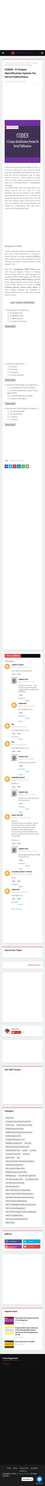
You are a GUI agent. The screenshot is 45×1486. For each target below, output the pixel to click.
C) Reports (14, 372)
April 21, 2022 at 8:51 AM (20, 892)
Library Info (10, 81)
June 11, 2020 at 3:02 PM (20, 667)
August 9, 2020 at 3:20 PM (20, 780)
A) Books (13, 366)
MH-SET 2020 (10, 1158)
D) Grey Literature (17, 375)
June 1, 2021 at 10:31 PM (27, 706)
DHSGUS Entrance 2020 (24, 1125)
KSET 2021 (28, 1143)
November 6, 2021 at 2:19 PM (29, 851)
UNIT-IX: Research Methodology (16, 1201)
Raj (13, 724)
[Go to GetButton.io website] (39, 1483)
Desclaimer (34, 1468)
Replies (15, 677)
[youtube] (31, 1247)
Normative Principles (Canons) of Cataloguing (27, 1319)
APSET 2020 (9, 1118)
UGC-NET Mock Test (12, 1187)
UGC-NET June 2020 (32, 1179)
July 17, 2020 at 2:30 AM (27, 759)
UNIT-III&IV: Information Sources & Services (20, 1197)
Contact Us (22, 1471)
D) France (14, 419)
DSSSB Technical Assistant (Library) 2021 (19, 1132)
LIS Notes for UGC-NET (17, 63)
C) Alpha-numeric (16, 318)
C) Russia (13, 417)
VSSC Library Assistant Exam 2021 (16, 1219)
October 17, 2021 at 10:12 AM (22, 817)
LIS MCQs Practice (23, 1473)
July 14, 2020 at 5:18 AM (20, 727)
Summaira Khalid (18, 777)
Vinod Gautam (17, 815)
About (15, 1468)
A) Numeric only (16, 313)
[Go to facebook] (39, 1479)
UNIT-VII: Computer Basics (14, 1215)
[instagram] (13, 1247)
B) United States (16, 414)
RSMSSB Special (11, 1176)
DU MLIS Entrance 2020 (13, 1136)
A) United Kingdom (17, 411)
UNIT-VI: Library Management (15, 1208)
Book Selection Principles (25, 1341)
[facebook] (13, 1241)
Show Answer (10, 326)
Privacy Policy (24, 1468)
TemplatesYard (21, 1481)
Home (7, 63)
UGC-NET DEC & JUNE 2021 (27, 1176)
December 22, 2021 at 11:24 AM (22, 874)
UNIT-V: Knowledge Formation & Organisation (21, 1205)
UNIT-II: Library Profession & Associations (19, 1194)
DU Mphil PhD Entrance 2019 (15, 1140)
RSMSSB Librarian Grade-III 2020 (16, 1172)
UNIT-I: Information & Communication (18, 1190)
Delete (19, 674)
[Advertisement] (22, 25)
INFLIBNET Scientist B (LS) (14, 1143)
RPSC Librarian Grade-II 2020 (15, 1168)
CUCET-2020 (10, 1125)
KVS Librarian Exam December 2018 (17, 1147)
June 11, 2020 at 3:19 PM (27, 682)
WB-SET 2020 (10, 1223)
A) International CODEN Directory (22, 388)
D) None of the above (18, 321)
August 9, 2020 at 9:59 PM (27, 794)
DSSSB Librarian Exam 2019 (14, 1129)
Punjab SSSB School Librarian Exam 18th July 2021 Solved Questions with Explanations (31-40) (26, 1331)
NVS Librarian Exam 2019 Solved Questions (20, 1161)
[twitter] (31, 1241)
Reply (13, 674)
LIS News (33, 1150)
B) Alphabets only (16, 316)
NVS (18, 1158)
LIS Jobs (24, 1150)
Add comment (17, 909)
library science (18, 665)
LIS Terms (26, 1154)
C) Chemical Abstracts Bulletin (21, 396)
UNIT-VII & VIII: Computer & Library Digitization (21, 1212)
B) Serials (13, 369)
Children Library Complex (22, 872)
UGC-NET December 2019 (14, 1179)
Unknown (22, 703)
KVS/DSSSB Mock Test (13, 1150)
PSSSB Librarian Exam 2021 (14, 1165)
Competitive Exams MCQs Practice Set (18, 1122)
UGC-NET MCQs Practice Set (15, 1183)
